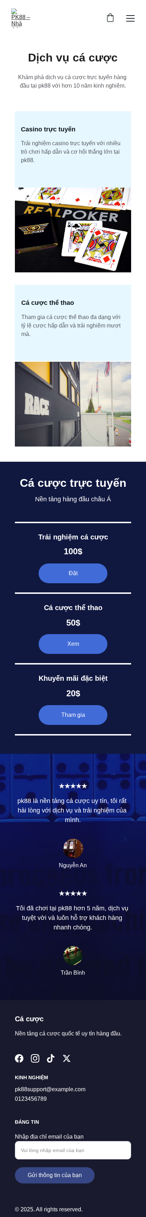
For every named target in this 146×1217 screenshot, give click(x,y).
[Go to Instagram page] (35, 1058)
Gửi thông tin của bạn (55, 1175)
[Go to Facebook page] (19, 1058)
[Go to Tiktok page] (50, 1058)
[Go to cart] (110, 18)
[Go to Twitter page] (66, 1058)
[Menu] (130, 18)
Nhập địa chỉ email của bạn (49, 1137)
